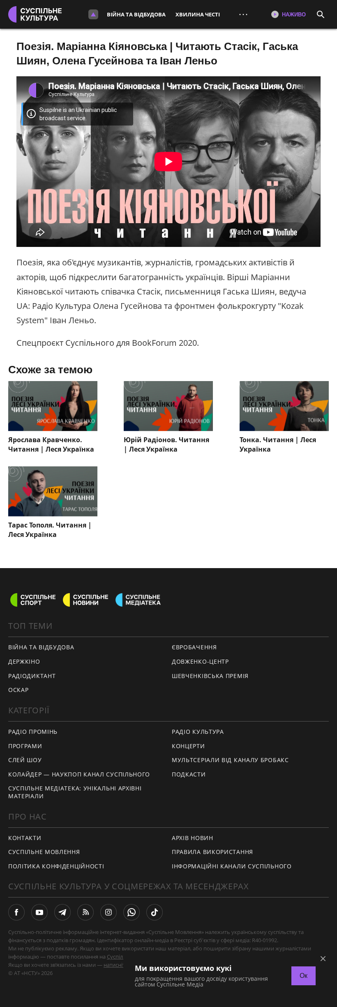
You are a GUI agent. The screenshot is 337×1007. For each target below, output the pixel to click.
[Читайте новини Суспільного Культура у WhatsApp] (131, 912)
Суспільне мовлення (44, 852)
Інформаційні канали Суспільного (232, 866)
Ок (303, 975)
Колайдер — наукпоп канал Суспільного (79, 774)
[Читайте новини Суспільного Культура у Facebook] (16, 912)
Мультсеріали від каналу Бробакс (230, 760)
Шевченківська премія (210, 676)
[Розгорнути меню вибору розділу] (93, 14)
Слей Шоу (25, 760)
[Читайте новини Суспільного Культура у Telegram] (62, 912)
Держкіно (24, 661)
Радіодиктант (31, 676)
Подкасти (189, 774)
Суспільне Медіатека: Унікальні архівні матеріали (75, 792)
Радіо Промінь (33, 731)
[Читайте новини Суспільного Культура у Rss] (85, 912)
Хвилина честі (197, 14)
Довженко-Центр (200, 661)
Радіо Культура (198, 731)
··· (243, 14)
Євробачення (194, 647)
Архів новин (192, 838)
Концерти (188, 746)
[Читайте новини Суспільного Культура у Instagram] (108, 912)
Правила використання (212, 852)
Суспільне (119, 956)
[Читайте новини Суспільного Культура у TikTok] (154, 912)
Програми (25, 746)
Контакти (25, 838)
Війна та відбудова (136, 14)
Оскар (18, 690)
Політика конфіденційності (56, 866)
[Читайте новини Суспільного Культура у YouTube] (39, 912)
